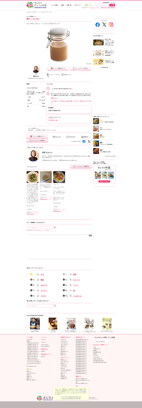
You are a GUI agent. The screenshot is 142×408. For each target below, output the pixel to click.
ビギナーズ (77, 5)
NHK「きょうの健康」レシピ (81, 383)
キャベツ (76, 280)
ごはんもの (93, 7)
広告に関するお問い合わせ (98, 360)
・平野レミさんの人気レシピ (32, 356)
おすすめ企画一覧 (104, 67)
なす (42, 274)
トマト (75, 285)
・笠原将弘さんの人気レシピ (32, 349)
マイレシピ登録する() (59, 68)
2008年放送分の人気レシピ (81, 344)
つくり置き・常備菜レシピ (66, 370)
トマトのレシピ (64, 341)
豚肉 (74, 274)
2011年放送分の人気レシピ (81, 349)
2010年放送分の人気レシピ (81, 347)
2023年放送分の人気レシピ (81, 370)
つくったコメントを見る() (81, 68)
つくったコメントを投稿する (38, 140)
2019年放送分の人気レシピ (81, 363)
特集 (62, 5)
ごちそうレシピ (64, 366)
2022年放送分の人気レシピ (81, 368)
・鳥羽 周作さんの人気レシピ (32, 353)
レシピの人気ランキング (31, 366)
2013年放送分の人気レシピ (81, 353)
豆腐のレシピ (63, 346)
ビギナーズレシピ (44, 344)
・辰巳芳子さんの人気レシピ (32, 354)
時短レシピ (63, 368)
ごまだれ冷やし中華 (52, 120)
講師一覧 (28, 341)
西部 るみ (36, 76)
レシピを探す (54, 5)
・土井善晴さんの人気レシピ (32, 344)
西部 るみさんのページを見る (50, 160)
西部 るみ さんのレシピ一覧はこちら (36, 78)
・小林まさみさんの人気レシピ (33, 359)
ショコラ (29, 209)
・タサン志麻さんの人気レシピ (33, 351)
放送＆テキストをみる (104, 181)
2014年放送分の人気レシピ (81, 354)
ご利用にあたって (96, 348)
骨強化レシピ (29, 376)
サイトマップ (96, 355)
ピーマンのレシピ (64, 342)
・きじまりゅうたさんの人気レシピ (34, 361)
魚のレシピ (63, 349)
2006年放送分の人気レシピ (81, 341)
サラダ (43, 296)
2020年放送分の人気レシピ (81, 364)
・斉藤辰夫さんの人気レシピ (32, 347)
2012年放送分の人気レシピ (81, 351)
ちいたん (56, 206)
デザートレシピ (64, 371)
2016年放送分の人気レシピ (81, 358)
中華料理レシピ (64, 376)
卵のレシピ (63, 347)
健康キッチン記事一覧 (31, 379)
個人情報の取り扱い (97, 352)
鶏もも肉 (39, 230)
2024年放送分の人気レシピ (81, 371)
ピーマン (44, 290)
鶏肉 (42, 280)
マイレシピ (113, 2)
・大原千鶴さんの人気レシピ (32, 346)
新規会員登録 (106, 2)
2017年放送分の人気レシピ (81, 359)
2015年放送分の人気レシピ (81, 356)
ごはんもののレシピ (65, 361)
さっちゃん (43, 194)
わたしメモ (57, 136)
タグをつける (72, 136)
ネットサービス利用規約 (80, 391)
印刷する (86, 136)
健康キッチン (88, 5)
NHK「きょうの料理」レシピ (81, 378)
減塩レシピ (29, 371)
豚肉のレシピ (63, 354)
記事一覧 (69, 5)
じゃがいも (77, 296)
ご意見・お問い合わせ (97, 358)
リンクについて (96, 357)
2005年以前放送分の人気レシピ (82, 339)
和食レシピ (63, 373)
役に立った (31, 212)
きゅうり (44, 285)
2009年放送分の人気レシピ (81, 346)
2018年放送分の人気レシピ (81, 361)
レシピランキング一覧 (110, 156)
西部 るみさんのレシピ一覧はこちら (68, 160)
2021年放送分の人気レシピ (81, 366)
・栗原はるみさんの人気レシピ (33, 342)
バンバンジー (51, 118)
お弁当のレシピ (64, 364)
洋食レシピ (63, 375)
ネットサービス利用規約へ (68, 397)
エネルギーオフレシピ (31, 373)
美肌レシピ (29, 374)
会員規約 (95, 350)
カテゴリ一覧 (29, 339)
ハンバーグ (98, 7)
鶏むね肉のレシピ (64, 351)
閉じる (78, 397)
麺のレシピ (63, 363)
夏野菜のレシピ (64, 359)
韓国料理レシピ (64, 378)
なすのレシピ (63, 339)
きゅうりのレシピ (64, 344)
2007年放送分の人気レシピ (81, 342)
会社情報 (95, 353)
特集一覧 (43, 356)
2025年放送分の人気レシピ (81, 373)
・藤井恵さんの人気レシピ (32, 358)
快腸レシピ (29, 378)
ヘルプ (94, 346)
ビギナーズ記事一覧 (45, 346)
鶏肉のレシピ (63, 353)
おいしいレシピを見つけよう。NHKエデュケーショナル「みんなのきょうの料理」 (37, 5)
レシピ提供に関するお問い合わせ (99, 362)
